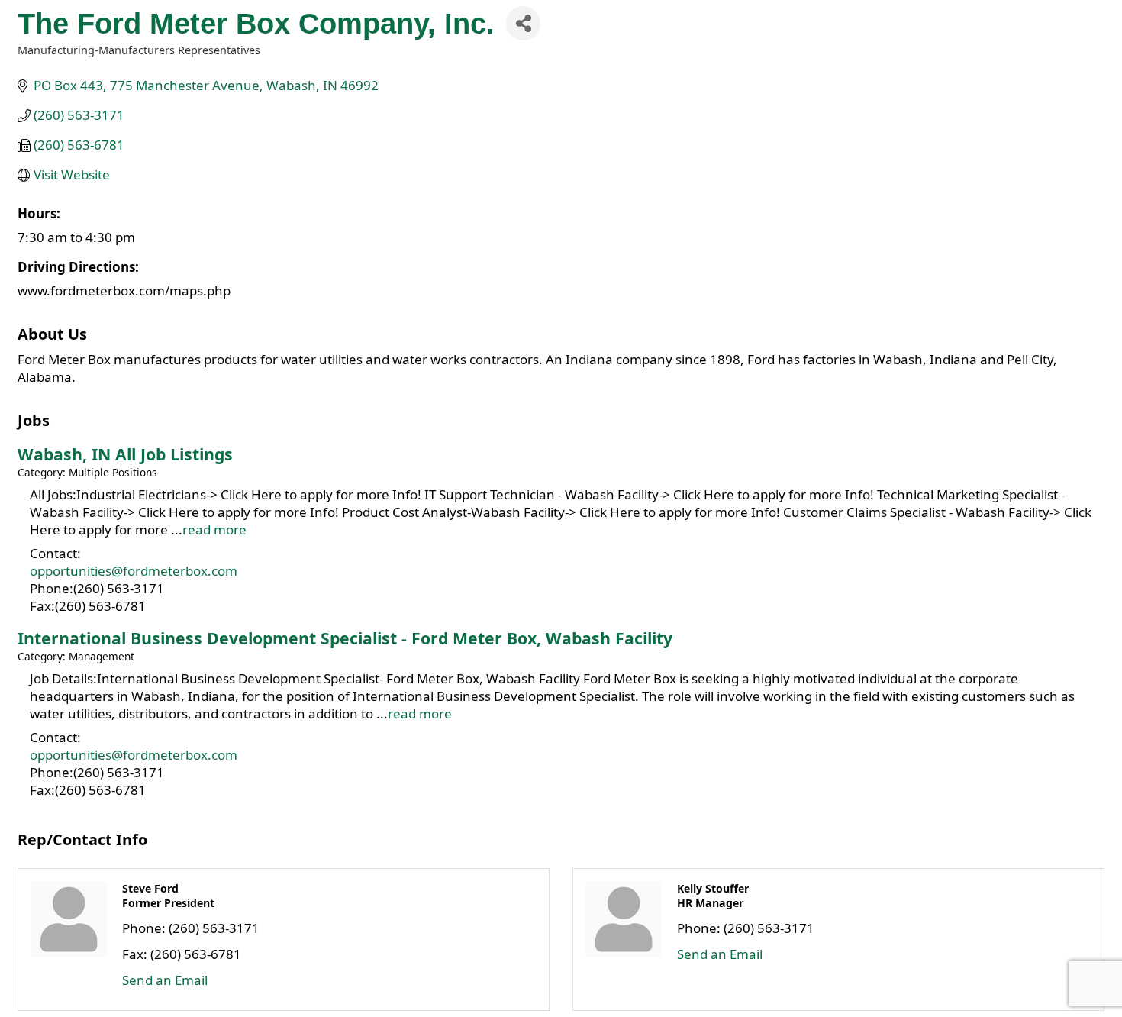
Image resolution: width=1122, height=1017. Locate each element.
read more (214, 529)
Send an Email (165, 980)
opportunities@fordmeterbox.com (133, 571)
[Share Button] (523, 23)
